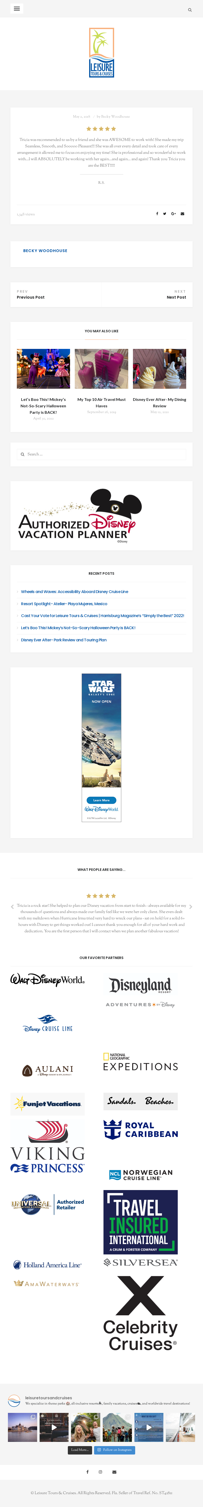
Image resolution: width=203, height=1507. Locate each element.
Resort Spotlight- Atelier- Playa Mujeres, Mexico (64, 604)
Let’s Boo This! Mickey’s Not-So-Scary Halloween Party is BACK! (43, 406)
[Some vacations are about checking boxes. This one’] (117, 1427)
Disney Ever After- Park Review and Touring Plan (63, 640)
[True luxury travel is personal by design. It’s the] (54, 1427)
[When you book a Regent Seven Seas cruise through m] (180, 1427)
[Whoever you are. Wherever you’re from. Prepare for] (85, 1427)
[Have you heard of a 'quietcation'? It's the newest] (22, 1427)
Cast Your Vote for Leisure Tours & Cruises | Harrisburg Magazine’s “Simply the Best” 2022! (102, 616)
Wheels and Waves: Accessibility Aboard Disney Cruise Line (74, 592)
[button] (55, 984)
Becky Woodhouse (115, 116)
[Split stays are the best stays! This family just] (149, 1427)
